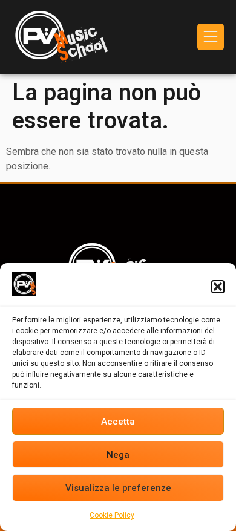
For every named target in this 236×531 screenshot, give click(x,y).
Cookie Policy (112, 515)
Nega (118, 454)
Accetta (118, 421)
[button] (218, 287)
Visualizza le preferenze (118, 488)
